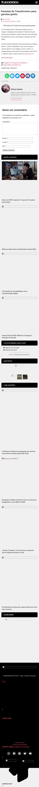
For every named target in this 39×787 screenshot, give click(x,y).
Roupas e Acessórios (19, 63)
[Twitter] (25, 753)
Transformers (16, 65)
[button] (7, 75)
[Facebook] (14, 753)
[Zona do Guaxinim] (25, 377)
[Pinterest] (19, 753)
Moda (9, 65)
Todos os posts (16, 98)
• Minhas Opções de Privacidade (19, 747)
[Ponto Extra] (19, 377)
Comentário (6, 122)
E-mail (4, 142)
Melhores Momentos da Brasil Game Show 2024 (19, 249)
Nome (4, 138)
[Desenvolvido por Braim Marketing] (28, 761)
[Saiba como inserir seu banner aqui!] (13, 377)
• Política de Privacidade (19, 744)
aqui (29, 354)
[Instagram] (9, 753)
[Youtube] (30, 753)
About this (11, 354)
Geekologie (8, 57)
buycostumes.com (27, 54)
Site (3, 146)
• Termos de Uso (20, 742)
